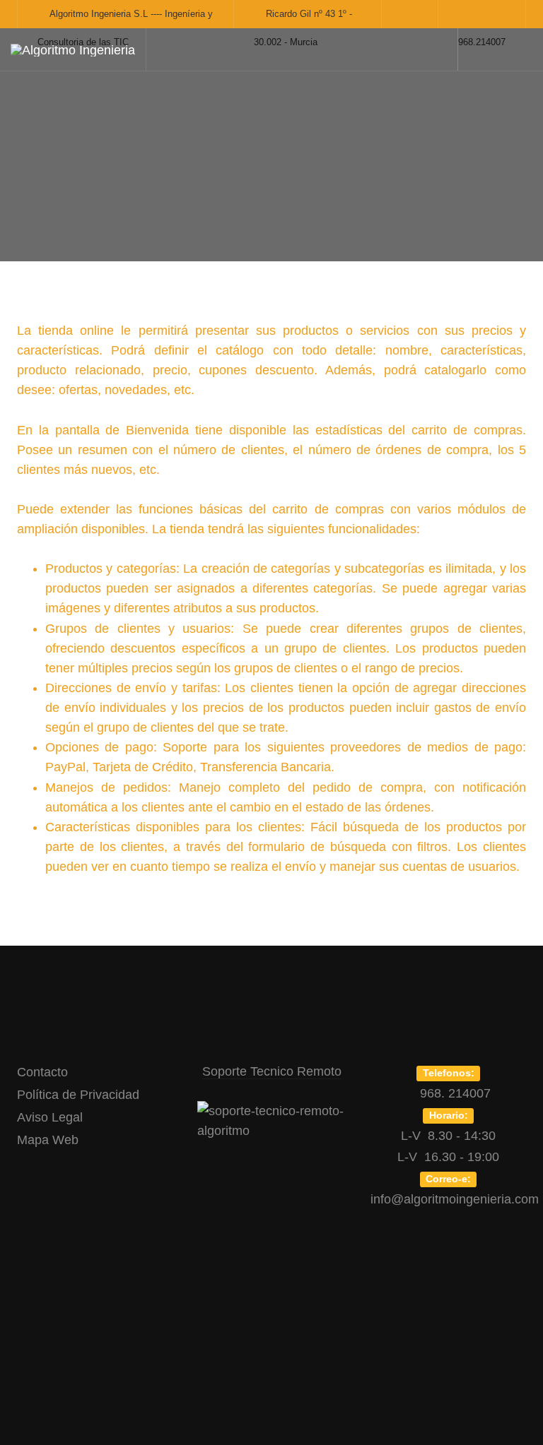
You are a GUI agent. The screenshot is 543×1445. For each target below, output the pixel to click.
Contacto (42, 1072)
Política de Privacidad (78, 1095)
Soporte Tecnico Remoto (271, 1071)
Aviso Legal (50, 1117)
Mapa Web (47, 1140)
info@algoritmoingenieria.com (454, 1199)
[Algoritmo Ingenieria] (73, 50)
